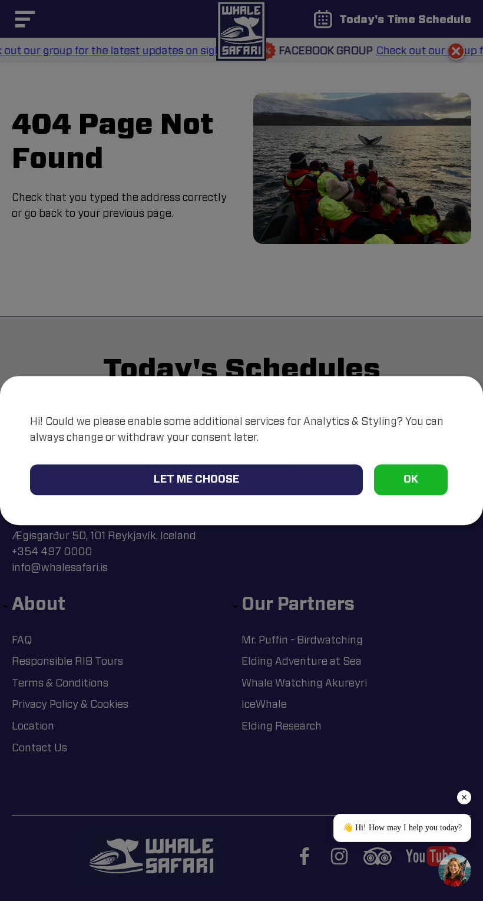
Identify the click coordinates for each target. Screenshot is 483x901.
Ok (410, 479)
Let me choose (196, 479)
